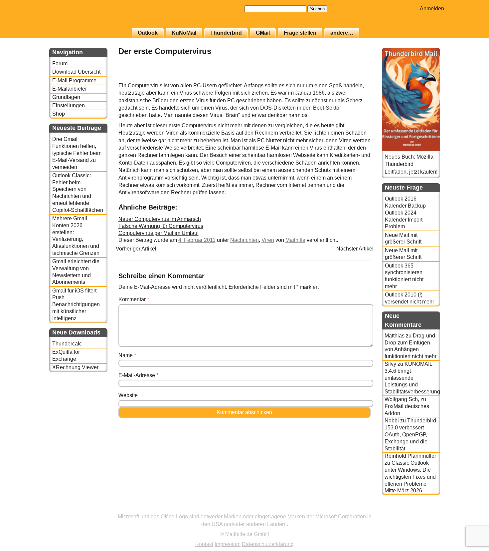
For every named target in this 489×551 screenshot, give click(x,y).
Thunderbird (226, 33)
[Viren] (354, 78)
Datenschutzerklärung (268, 544)
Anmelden (432, 8)
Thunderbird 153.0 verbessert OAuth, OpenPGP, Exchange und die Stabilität (410, 434)
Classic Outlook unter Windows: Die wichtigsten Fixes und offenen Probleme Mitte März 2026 (410, 476)
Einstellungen (68, 105)
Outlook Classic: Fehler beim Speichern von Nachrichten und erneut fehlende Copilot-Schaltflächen (77, 193)
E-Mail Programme (74, 80)
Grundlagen (66, 97)
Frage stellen (300, 33)
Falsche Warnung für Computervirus (160, 226)
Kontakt (204, 544)
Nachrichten (244, 240)
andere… (341, 33)
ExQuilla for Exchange (66, 355)
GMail (263, 33)
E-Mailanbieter (69, 89)
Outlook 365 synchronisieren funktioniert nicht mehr (404, 276)
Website (128, 395)
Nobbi (392, 420)
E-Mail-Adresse (138, 375)
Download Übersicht (76, 72)
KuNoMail (184, 33)
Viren (267, 240)
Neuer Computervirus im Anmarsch (159, 219)
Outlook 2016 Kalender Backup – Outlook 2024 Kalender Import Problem (407, 212)
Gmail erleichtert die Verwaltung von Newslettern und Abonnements (75, 272)
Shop (58, 114)
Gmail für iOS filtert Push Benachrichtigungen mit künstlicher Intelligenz (76, 304)
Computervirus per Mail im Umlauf (158, 233)
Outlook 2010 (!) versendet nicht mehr (409, 298)
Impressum (228, 544)
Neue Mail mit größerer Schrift (403, 238)
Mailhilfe (295, 240)
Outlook (148, 33)
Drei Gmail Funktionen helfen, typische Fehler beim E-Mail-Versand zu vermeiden (76, 153)
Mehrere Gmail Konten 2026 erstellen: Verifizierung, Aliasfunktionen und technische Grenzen (75, 236)
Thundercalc (67, 343)
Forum (60, 63)
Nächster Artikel (355, 249)
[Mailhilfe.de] (85, 17)
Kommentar (133, 299)
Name (127, 355)
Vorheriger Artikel (136, 249)
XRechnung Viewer (75, 367)
